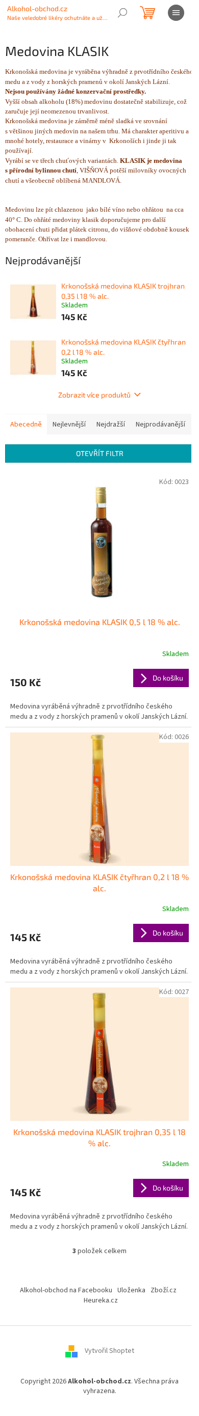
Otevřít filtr (99, 453)
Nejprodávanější (160, 424)
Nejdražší (110, 424)
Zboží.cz (164, 1290)
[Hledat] (122, 13)
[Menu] (176, 13)
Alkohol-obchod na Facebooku (66, 1290)
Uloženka (131, 1290)
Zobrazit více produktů (94, 394)
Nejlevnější (69, 424)
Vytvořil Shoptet (109, 1351)
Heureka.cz (101, 1300)
